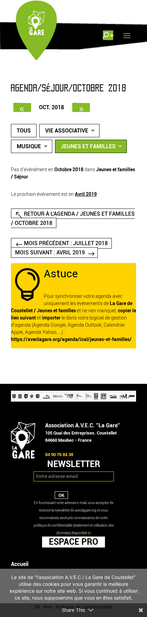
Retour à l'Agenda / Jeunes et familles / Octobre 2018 (73, 218)
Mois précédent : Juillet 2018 (66, 243)
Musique (29, 146)
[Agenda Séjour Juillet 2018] (22, 107)
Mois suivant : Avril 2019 (50, 252)
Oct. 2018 (51, 107)
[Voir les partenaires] (73, 400)
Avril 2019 (86, 194)
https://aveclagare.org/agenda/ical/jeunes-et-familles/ (71, 339)
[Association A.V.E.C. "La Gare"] (23, 457)
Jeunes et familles (88, 146)
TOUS (24, 130)
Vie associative (66, 130)
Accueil (19, 564)
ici (89, 533)
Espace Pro (73, 542)
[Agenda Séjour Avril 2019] (81, 107)
